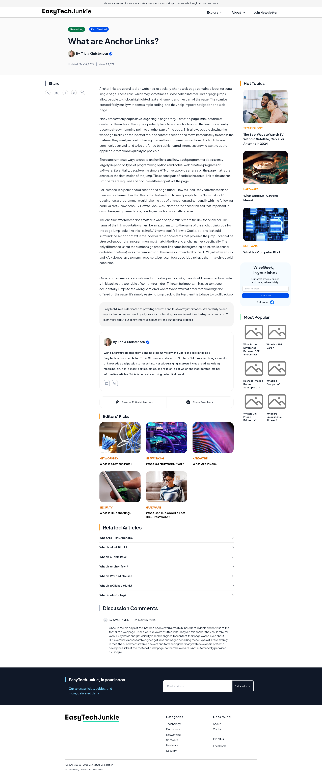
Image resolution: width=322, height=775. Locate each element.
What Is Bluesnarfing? (115, 513)
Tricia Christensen (94, 53)
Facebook (219, 746)
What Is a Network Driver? (165, 464)
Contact (218, 729)
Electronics (173, 729)
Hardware (200, 458)
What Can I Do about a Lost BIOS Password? (165, 515)
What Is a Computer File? (261, 252)
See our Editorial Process (137, 402)
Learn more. (212, 3)
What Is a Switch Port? (115, 464)
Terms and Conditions (92, 769)
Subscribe (265, 295)
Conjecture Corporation (101, 765)
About (217, 724)
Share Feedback (203, 402)
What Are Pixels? (205, 464)
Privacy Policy (72, 769)
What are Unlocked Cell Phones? (274, 417)
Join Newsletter (266, 12)
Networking (108, 458)
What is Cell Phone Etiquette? (250, 417)
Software (250, 246)
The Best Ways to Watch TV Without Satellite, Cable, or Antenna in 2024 (263, 138)
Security (106, 507)
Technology (253, 128)
